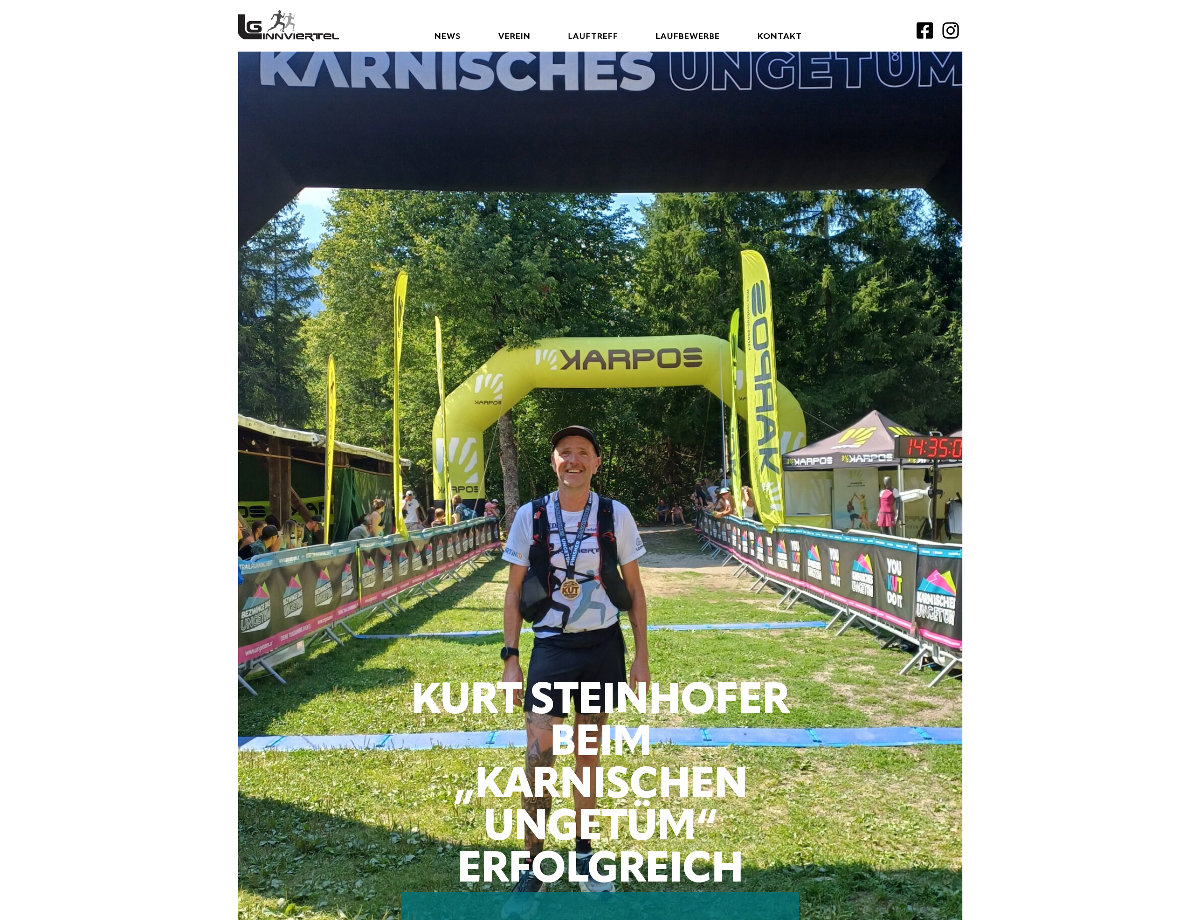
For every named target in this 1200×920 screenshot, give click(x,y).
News (448, 36)
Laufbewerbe (688, 36)
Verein (514, 36)
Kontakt (780, 36)
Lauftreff (593, 36)
